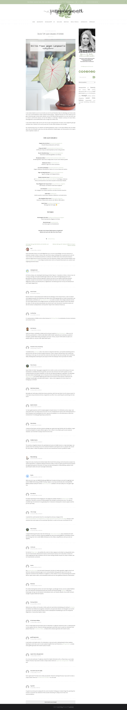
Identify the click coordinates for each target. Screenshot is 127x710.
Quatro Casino (33, 405)
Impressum (92, 21)
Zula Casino (33, 423)
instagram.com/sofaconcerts (54, 188)
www (79, 103)
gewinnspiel (82, 93)
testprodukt (88, 100)
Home (33, 21)
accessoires (82, 87)
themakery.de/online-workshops (56, 167)
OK (76, 2)
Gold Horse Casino (34, 388)
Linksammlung (50, 36)
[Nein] (125, 2)
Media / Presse (74, 21)
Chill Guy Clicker (54, 318)
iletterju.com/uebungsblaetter (56, 153)
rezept (84, 95)
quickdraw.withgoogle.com (54, 203)
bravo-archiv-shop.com (57, 198)
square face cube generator (36, 654)
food (94, 91)
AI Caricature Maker (35, 620)
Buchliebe (59, 21)
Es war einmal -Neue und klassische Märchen (46, 179)
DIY (54, 21)
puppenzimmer (53, 30)
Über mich (66, 21)
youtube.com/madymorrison (56, 172)
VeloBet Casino (33, 440)
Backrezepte (40, 21)
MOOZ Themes (60, 707)
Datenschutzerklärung (92, 2)
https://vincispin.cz (61, 333)
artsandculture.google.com (56, 143)
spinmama (36, 351)
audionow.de (53, 193)
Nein (82, 2)
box (89, 89)
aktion (88, 87)
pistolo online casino (32, 570)
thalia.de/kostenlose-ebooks (56, 177)
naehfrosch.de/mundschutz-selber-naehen (55, 158)
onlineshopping (92, 93)
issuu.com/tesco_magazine (58, 183)
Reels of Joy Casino (46, 483)
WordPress (71, 707)
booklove (84, 89)
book (80, 89)
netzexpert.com (34, 270)
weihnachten (92, 102)
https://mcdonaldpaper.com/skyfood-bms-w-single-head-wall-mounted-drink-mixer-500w (46, 518)
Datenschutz (84, 21)
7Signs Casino (35, 552)
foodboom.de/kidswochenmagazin (56, 217)
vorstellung (86, 102)
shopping (81, 98)
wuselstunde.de (54, 222)
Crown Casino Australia (55, 533)
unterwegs (81, 101)
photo (80, 95)
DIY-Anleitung (89, 91)
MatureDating (33, 456)
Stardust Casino (65, 498)
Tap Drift (32, 686)
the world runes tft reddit (36, 670)
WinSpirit (64, 590)
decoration (81, 91)
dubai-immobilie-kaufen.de (32, 260)
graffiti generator (34, 637)
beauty (92, 87)
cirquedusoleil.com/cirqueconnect (55, 148)
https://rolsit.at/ (29, 376)
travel (94, 100)
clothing (93, 89)
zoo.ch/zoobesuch (55, 162)
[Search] (94, 77)
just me (87, 93)
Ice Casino (72, 607)
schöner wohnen (91, 95)
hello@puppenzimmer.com (87, 66)
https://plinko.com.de (45, 299)
